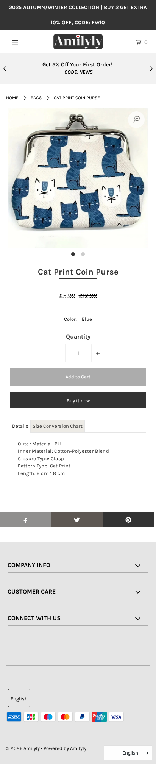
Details (20, 426)
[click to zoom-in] (136, 119)
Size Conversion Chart (58, 426)
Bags (36, 97)
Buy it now (78, 400)
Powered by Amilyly (65, 748)
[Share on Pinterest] (128, 519)
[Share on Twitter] (77, 519)
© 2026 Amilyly (23, 748)
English (19, 699)
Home (12, 97)
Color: (70, 319)
